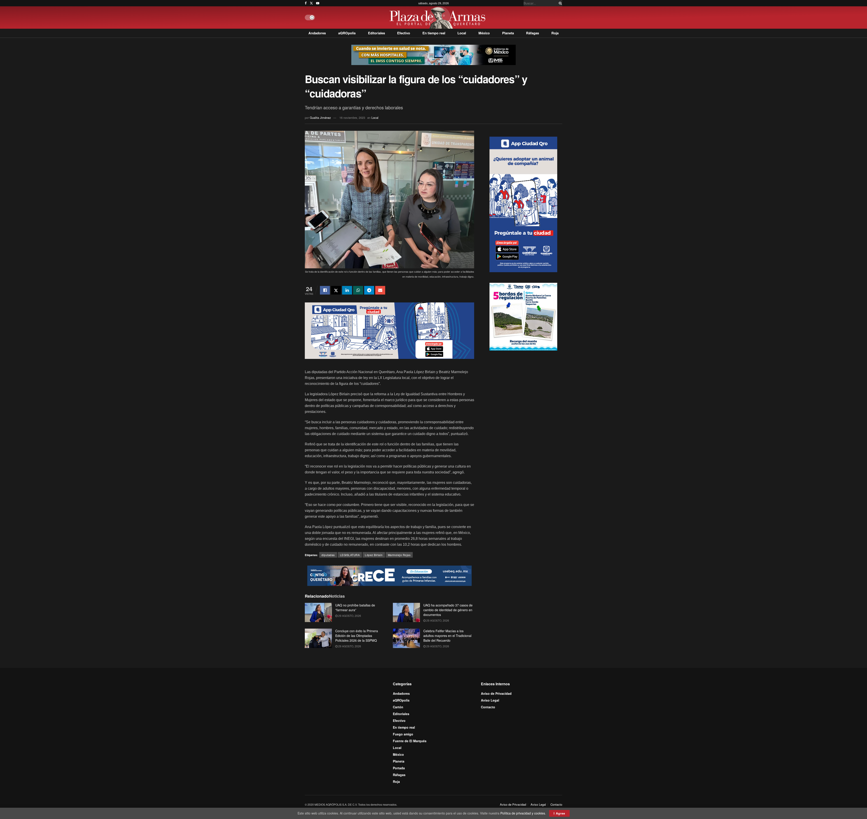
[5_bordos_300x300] (523, 316)
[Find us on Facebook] (306, 3)
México (484, 32)
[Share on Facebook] (325, 290)
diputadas (328, 555)
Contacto (488, 707)
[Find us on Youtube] (317, 3)
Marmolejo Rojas (399, 555)
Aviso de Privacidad (496, 693)
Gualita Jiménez (320, 117)
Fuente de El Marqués (410, 741)
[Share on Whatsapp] (358, 290)
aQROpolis (347, 32)
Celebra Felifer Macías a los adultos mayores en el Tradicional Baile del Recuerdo (447, 636)
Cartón (398, 707)
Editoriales (376, 32)
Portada (399, 768)
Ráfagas (532, 32)
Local (461, 32)
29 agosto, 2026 (349, 616)
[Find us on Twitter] (311, 3)
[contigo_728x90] (389, 575)
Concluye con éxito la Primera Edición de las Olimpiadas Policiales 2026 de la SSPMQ (356, 636)
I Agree (559, 813)
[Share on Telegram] (369, 290)
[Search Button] (559, 3)
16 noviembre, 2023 (352, 117)
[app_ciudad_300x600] (523, 203)
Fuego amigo (403, 734)
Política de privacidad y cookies (522, 813)
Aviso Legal (490, 700)
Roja (555, 32)
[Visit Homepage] (438, 17)
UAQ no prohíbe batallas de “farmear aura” (355, 607)
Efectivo (403, 32)
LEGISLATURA (350, 555)
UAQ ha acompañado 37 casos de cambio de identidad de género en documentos (448, 610)
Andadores (317, 32)
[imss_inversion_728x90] (433, 54)
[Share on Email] (380, 290)
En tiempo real (433, 32)
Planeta (508, 32)
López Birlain (374, 555)
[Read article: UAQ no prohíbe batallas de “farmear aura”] (318, 612)
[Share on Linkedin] (347, 290)
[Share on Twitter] (336, 290)
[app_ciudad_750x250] (389, 330)
